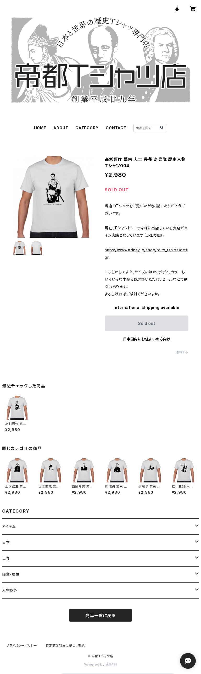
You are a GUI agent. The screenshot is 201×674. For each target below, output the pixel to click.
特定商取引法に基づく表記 (65, 646)
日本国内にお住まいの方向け (146, 339)
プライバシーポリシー (21, 646)
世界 (6, 558)
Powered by (95, 664)
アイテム (9, 526)
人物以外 (10, 590)
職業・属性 (11, 574)
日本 (6, 542)
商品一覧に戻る (100, 615)
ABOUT (60, 128)
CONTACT (116, 128)
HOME (40, 128)
